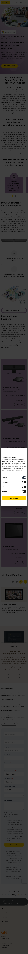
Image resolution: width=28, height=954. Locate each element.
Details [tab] (14, 452)
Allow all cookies (14, 498)
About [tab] (23, 452)
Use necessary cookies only (14, 503)
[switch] (24, 482)
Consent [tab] (5, 452)
